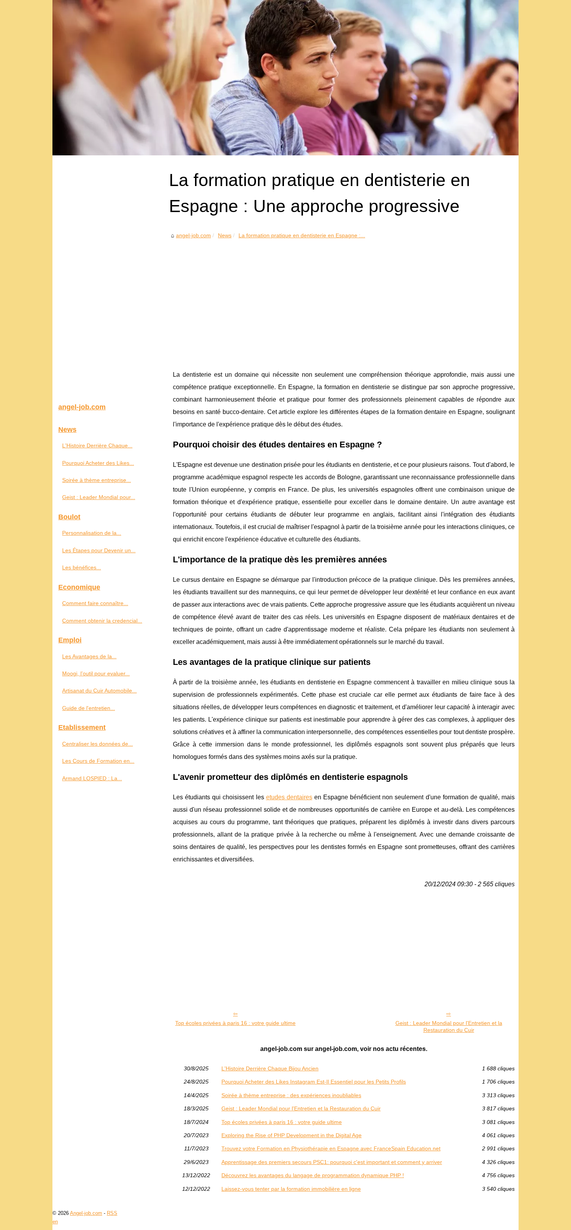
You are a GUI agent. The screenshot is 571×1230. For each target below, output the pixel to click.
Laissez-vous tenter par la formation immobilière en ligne (291, 1189)
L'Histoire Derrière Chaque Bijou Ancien (270, 1068)
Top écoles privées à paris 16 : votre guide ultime (235, 1023)
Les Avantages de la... (89, 656)
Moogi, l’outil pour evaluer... (96, 673)
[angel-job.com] (285, 77)
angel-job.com (193, 235)
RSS (112, 1213)
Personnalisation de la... (91, 533)
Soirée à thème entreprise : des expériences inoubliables (291, 1095)
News (225, 235)
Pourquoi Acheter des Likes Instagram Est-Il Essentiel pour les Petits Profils (313, 1081)
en (55, 1222)
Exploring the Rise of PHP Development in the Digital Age (291, 1135)
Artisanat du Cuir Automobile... (99, 690)
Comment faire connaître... (95, 603)
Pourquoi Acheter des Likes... (98, 463)
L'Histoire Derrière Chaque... (97, 445)
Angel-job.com (86, 1213)
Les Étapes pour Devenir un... (99, 550)
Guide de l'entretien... (88, 708)
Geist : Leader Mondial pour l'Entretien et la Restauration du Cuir (448, 1026)
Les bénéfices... (81, 567)
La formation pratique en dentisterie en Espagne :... (301, 235)
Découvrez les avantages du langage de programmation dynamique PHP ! (312, 1175)
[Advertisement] (344, 298)
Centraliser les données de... (97, 744)
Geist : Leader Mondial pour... (98, 497)
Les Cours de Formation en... (98, 761)
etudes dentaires (289, 797)
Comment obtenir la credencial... (102, 621)
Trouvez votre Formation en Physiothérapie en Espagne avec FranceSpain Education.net (330, 1148)
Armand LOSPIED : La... (92, 778)
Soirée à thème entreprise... (96, 480)
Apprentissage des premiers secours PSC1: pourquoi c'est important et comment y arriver (331, 1162)
